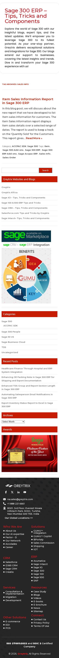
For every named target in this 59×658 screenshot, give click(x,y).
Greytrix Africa (9, 192)
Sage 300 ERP (32, 150)
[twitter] (12, 492)
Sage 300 (32, 146)
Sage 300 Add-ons (13, 150)
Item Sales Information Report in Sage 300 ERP (27, 101)
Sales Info (44, 153)
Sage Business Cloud (13, 342)
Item (47, 146)
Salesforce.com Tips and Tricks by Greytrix (25, 213)
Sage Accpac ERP (28, 153)
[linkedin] (18, 492)
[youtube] (24, 492)
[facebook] (5, 492)
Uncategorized (10, 352)
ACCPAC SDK (19, 146)
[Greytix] (25, 486)
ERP (34, 557)
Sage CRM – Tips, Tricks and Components (25, 208)
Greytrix (6, 187)
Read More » (34, 138)
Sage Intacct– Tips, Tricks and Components (25, 218)
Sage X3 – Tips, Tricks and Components (23, 197)
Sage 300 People (11, 332)
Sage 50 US (8, 337)
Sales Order (9, 157)
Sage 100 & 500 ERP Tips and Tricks (21, 203)
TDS (4, 347)
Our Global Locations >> (19, 518)
